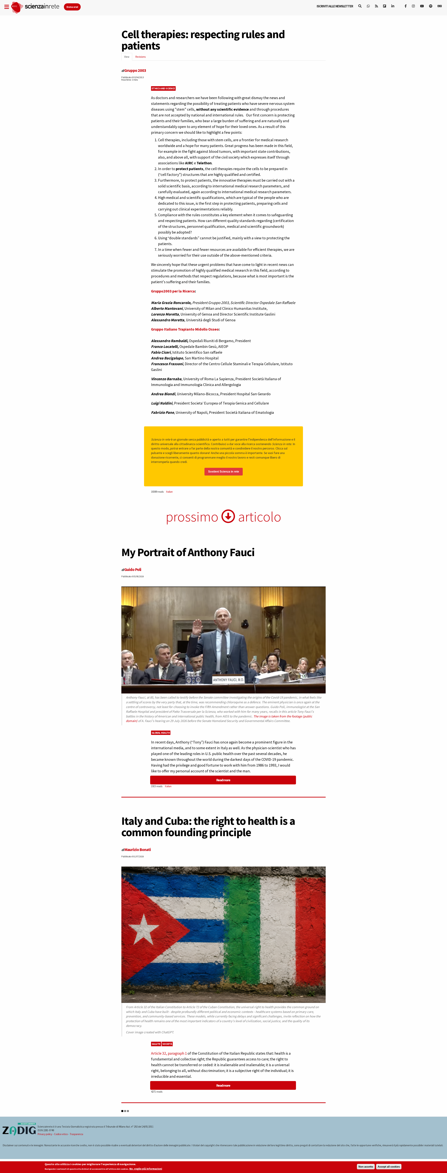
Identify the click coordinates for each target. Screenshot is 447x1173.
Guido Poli (132, 569)
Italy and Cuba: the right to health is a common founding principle (208, 826)
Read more (223, 780)
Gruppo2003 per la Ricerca (173, 291)
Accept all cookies (389, 1166)
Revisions (140, 56)
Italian (169, 491)
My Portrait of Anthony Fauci (188, 552)
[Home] (37, 8)
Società (167, 1044)
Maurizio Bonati (137, 849)
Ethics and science (163, 88)
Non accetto (365, 1166)
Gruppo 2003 (135, 70)
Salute (156, 1044)
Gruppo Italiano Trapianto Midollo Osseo (185, 329)
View (128, 57)
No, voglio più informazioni (145, 1169)
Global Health (161, 732)
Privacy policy (45, 1134)
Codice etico (61, 1134)
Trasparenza (76, 1134)
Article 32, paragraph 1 (169, 1053)
